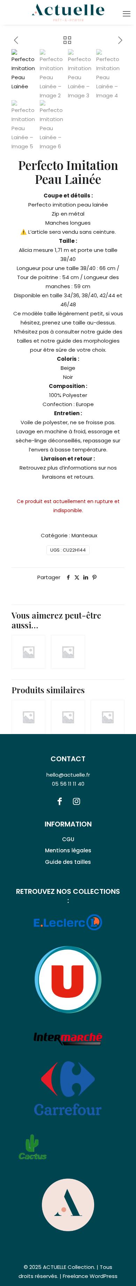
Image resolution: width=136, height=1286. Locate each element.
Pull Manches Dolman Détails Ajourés (21, 631)
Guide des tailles (68, 862)
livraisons (54, 476)
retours (83, 476)
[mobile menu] (127, 14)
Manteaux (84, 535)
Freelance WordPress (90, 1276)
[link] (68, 1205)
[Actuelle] (68, 12)
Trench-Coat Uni (60, 706)
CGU (68, 839)
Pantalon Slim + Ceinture (61, 641)
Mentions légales (68, 850)
